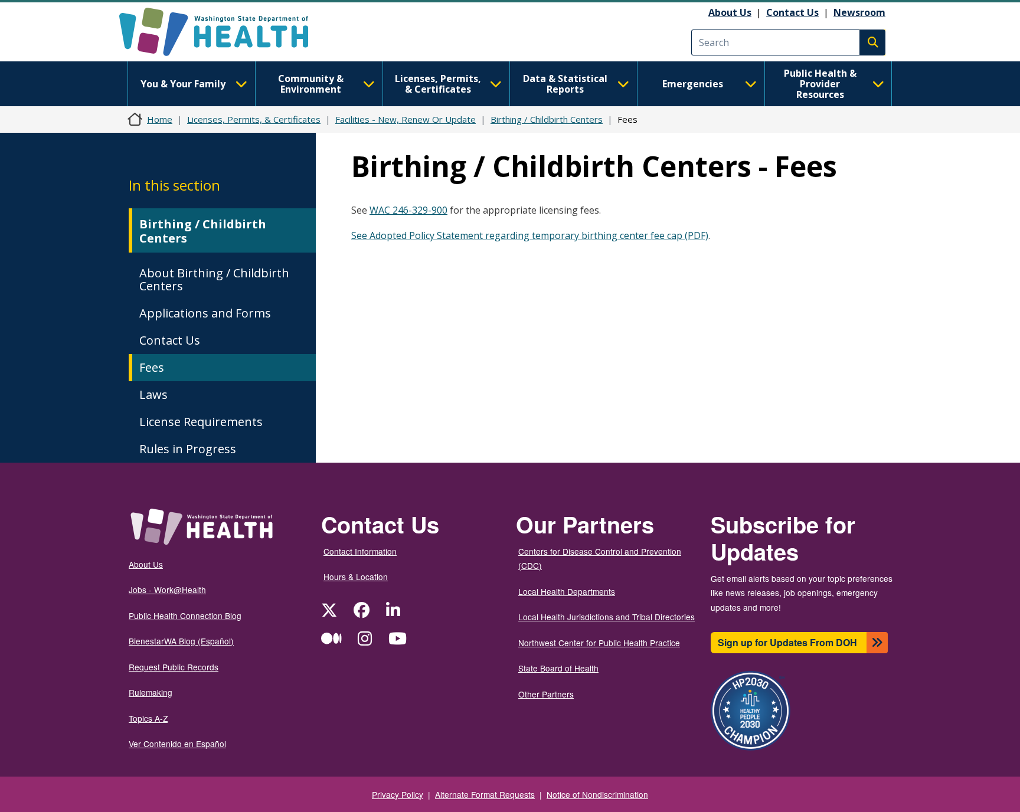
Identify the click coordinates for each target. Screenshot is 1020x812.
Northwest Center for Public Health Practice (599, 643)
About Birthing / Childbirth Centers (214, 279)
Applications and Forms (205, 313)
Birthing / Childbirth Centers (547, 119)
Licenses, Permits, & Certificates (438, 84)
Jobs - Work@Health (167, 589)
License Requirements (201, 422)
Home (159, 119)
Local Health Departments (566, 591)
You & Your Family (182, 83)
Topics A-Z (148, 718)
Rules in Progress (187, 449)
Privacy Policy (397, 794)
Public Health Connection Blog (185, 615)
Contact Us (792, 12)
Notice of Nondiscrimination (597, 794)
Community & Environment (311, 84)
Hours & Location (355, 576)
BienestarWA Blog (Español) (181, 641)
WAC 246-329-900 (408, 210)
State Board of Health (558, 668)
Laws (153, 394)
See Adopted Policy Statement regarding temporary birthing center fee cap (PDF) (529, 235)
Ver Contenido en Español (177, 743)
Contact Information (360, 551)
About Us (729, 12)
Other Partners (546, 694)
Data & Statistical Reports (565, 84)
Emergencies (692, 83)
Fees (151, 367)
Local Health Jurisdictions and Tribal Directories (606, 617)
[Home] (224, 31)
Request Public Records (173, 667)
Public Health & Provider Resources (820, 84)
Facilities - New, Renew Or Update (405, 119)
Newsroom (859, 12)
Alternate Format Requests (485, 794)
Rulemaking (150, 692)
